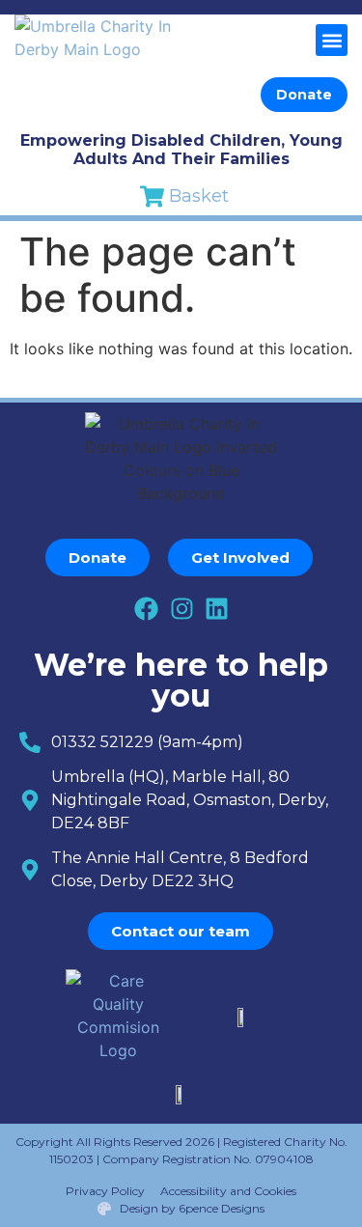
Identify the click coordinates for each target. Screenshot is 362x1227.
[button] (332, 40)
